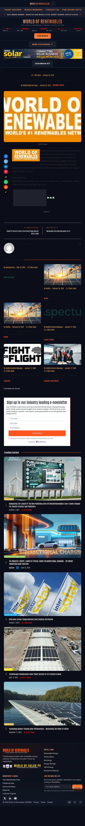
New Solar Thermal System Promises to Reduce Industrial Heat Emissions (21, 318)
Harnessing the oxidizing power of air (58, 218)
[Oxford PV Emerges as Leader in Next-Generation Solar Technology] (22, 341)
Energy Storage (50, 750)
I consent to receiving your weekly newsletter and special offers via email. (31, 425)
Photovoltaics (49, 743)
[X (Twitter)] (5, 785)
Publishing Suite (71, 10)
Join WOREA (42, 36)
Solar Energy (8, 656)
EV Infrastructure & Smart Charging (14, 543)
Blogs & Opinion (9, 264)
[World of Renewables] (8, 753)
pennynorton (10, 254)
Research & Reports (51, 757)
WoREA (48, 275)
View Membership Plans (11, 766)
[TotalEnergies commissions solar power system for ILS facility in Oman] (42, 635)
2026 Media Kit (42, 63)
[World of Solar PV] (27, 753)
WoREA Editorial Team (30, 85)
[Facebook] (6, 156)
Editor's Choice (9, 486)
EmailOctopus (42, 428)
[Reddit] (6, 187)
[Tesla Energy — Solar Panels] (42, 30)
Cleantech (7, 368)
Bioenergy (48, 747)
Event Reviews (13, 10)
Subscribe (77, 774)
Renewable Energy (58, 85)
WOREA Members (33, 10)
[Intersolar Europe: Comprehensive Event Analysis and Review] (42, 581)
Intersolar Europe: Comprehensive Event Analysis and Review (31, 606)
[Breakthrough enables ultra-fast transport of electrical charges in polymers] (42, 116)
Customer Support (9, 780)
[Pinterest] (6, 172)
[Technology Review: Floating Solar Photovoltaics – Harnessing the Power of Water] (42, 690)
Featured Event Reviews (11, 601)
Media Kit (6, 777)
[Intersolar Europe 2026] (42, 54)
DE (75, 789)
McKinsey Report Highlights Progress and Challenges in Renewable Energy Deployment (60, 321)
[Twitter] (6, 161)
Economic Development (51, 368)
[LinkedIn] (6, 166)
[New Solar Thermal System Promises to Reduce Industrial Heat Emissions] (22, 299)
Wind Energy (48, 754)
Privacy (36, 789)
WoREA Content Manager (54, 313)
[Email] (6, 177)
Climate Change (49, 326)
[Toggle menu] (53, 3)
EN (69, 789)
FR (80, 789)
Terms (43, 789)
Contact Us (52, 10)
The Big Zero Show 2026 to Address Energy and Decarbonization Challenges (61, 280)
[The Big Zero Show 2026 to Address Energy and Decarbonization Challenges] (62, 261)
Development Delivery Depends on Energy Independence (18, 259)
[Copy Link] (6, 192)
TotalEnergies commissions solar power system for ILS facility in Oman (35, 660)
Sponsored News (9, 773)
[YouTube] (15, 785)
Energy (46, 285)
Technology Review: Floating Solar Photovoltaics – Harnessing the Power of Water (39, 715)
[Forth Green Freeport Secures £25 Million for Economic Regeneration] (62, 341)
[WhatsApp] (6, 182)
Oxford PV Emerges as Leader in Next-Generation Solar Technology (21, 363)
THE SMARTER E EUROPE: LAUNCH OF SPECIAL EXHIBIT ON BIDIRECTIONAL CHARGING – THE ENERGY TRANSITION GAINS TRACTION (41, 549)
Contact (50, 789)
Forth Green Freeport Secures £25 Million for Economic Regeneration (60, 363)
